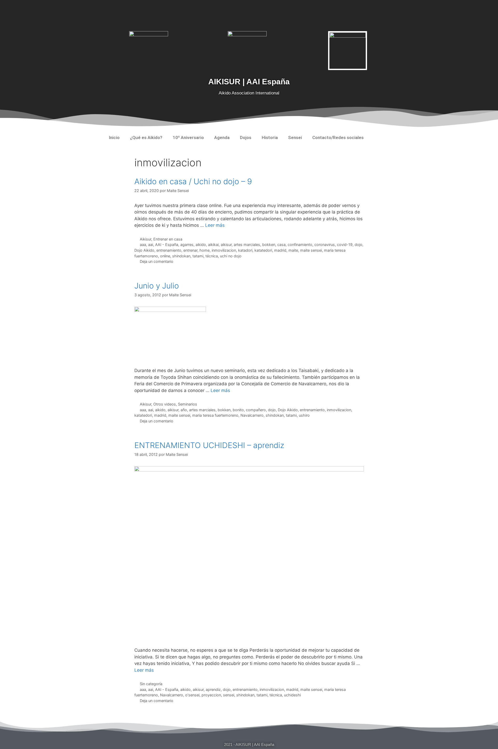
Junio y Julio (156, 285)
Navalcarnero (252, 415)
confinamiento (300, 244)
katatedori (263, 250)
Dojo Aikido (144, 250)
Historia (270, 137)
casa (281, 244)
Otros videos (164, 404)
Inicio (114, 137)
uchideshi (292, 695)
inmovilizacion (224, 250)
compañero (256, 410)
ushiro (304, 415)
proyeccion (211, 695)
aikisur (226, 244)
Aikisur (145, 239)
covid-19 (344, 244)
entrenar (190, 250)
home (204, 250)
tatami (197, 256)
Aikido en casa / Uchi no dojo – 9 (193, 181)
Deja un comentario (156, 261)
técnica (211, 256)
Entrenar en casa (167, 239)
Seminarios (187, 404)
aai (150, 244)
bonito (238, 410)
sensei (228, 695)
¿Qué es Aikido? (146, 137)
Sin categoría (151, 684)
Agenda (222, 137)
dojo (358, 244)
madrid (280, 250)
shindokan (181, 256)
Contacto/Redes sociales (338, 137)
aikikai (213, 244)
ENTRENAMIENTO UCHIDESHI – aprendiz (209, 445)
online (165, 256)
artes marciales (247, 244)
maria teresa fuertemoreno (215, 415)
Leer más (215, 225)
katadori (245, 250)
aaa (143, 244)
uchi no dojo (230, 256)
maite (293, 250)
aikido (201, 244)
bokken (268, 244)
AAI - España (166, 244)
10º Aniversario (188, 137)
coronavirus (324, 244)
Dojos (245, 137)
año (184, 410)
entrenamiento (168, 250)
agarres (186, 244)
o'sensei (192, 695)
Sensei (295, 137)
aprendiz (213, 689)
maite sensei (311, 250)
